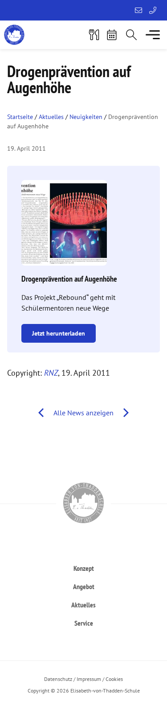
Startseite (20, 117)
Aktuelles (51, 117)
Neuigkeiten (85, 117)
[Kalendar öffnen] (111, 34)
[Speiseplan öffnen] (94, 34)
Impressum (89, 679)
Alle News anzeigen (83, 412)
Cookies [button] (114, 679)
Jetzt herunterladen (58, 333)
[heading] (83, 568)
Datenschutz (58, 679)
